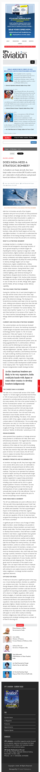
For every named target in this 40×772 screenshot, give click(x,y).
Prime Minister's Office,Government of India (19, 629)
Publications (16, 41)
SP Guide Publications (24, 769)
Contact (20, 43)
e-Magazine (8, 721)
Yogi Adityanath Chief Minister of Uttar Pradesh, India (22, 656)
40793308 (25, 756)
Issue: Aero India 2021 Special (12, 183)
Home (6, 149)
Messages (20, 625)
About (8, 41)
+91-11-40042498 (15, 756)
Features (7, 724)
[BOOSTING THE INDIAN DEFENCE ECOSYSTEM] (39, 386)
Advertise (31, 41)
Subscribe (24, 41)
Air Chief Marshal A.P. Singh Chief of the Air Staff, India (20, 664)
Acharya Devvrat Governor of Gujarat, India (20, 646)
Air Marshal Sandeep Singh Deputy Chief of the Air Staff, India (22, 673)
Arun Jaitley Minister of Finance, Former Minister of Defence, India (22, 639)
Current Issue (8, 717)
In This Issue (13, 149)
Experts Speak (8, 730)
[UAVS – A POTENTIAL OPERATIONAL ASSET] (1, 386)
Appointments (8, 727)
